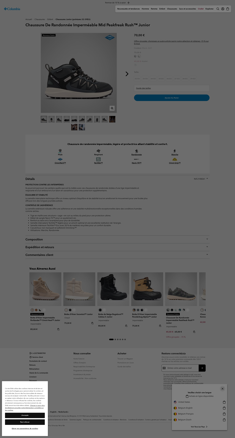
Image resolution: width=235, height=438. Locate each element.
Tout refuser (25, 422)
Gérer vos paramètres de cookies (25, 428)
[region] (25, 408)
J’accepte (25, 415)
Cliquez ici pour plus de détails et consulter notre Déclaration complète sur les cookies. (25, 407)
